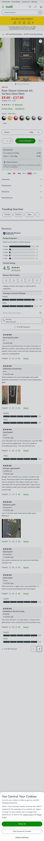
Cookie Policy (28, 814)
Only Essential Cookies (22, 831)
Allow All (22, 824)
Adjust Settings (22, 837)
